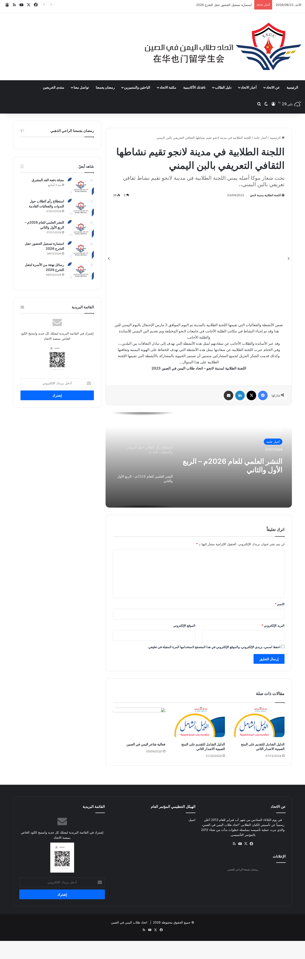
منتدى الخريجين (53, 87)
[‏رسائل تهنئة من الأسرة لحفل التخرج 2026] (81, 271)
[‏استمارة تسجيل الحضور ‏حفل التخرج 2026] (81, 250)
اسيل (191, 820)
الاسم (280, 604)
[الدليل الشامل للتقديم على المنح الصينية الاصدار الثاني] (258, 722)
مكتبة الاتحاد (168, 87)
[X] (251, 395)
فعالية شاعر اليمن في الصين (146, 744)
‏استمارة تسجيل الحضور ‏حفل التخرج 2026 (224, 5)
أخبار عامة (260, 138)
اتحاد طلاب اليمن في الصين (129, 922)
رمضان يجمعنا (105, 87)
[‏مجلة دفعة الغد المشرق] (81, 186)
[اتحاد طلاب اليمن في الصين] (223, 46)
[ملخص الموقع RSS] (234, 844)
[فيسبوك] (263, 395)
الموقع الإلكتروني (184, 625)
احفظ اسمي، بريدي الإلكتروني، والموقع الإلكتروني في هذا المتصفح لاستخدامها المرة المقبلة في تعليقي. (213, 647)
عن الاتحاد (273, 87)
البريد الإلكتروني (273, 625)
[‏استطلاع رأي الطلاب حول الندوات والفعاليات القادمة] (81, 208)
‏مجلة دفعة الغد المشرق (48, 180)
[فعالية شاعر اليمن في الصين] (139, 722)
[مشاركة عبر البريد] (228, 395)
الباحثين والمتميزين (137, 87)
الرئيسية (292, 87)
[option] (199, 259)
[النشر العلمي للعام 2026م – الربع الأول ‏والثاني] (81, 229)
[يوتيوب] (240, 844)
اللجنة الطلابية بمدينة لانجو (265, 195)
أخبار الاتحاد (249, 87)
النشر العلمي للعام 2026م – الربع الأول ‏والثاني (232, 465)
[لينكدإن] (240, 395)
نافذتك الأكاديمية (194, 87)
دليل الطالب (223, 87)
